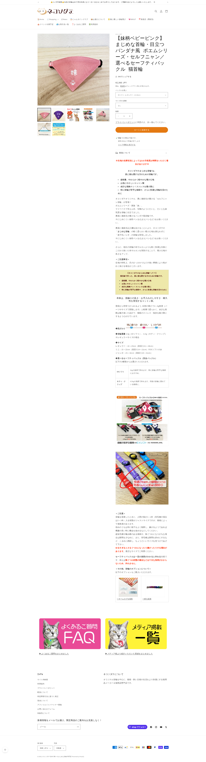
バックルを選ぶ (121, 90)
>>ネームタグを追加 (125, 599)
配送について (42, 692)
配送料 (122, 86)
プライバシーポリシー (125, 122)
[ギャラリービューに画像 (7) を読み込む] (59, 129)
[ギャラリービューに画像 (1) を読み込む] (44, 114)
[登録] (77, 727)
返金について (42, 700)
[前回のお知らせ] (38, 2)
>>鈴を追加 (147, 599)
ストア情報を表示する (127, 145)
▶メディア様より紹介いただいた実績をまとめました (129, 653)
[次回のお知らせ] (167, 2)
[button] (53, 19)
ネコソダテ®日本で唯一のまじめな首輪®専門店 (57, 756)
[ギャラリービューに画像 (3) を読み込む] (73, 114)
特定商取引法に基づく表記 (47, 696)
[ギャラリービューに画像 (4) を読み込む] (88, 114)
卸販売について (43, 713)
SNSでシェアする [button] (124, 77)
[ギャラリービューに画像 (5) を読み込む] (103, 114)
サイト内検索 (42, 680)
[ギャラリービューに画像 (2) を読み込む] (59, 114)
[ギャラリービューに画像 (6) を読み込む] (44, 129)
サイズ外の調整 (121, 101)
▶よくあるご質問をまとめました (54, 653)
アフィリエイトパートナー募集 (49, 705)
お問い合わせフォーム (46, 709)
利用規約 (40, 684)
